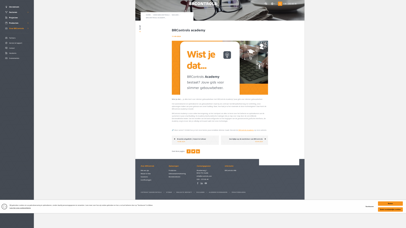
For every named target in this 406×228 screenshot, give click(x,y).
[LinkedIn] (198, 151)
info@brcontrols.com (204, 176)
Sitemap (169, 192)
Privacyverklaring (239, 192)
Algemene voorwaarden (218, 192)
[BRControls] (203, 3)
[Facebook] (189, 151)
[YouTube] (206, 183)
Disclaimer (200, 192)
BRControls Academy (246, 130)
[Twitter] (193, 151)
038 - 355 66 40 (202, 179)
